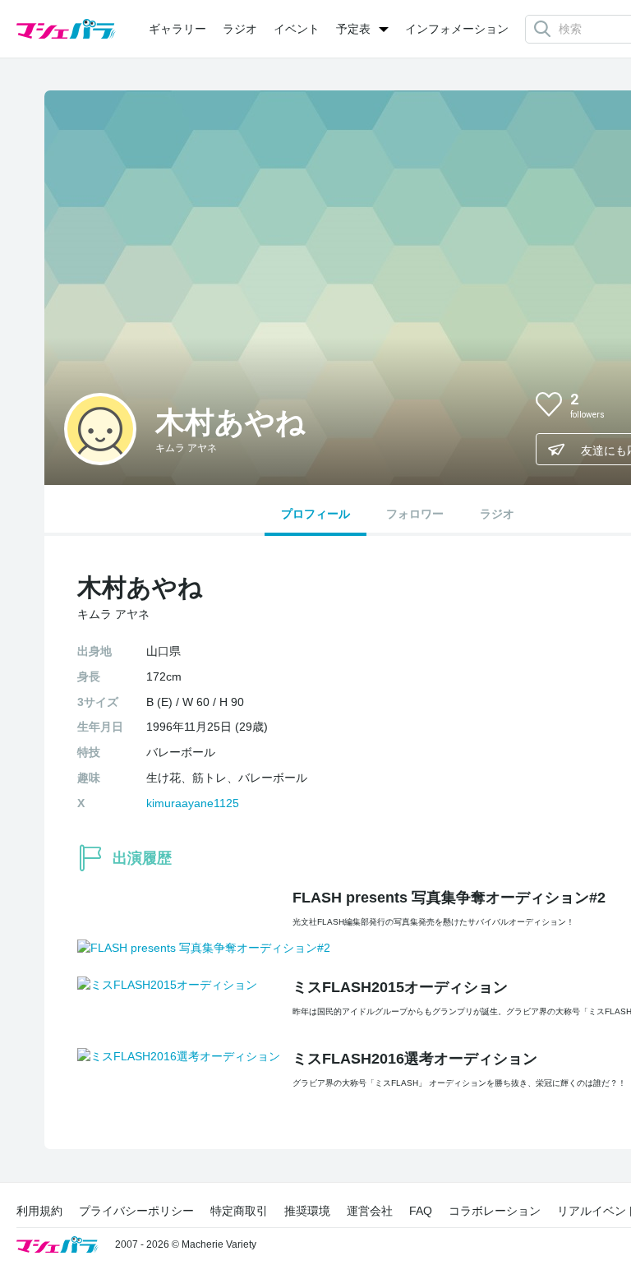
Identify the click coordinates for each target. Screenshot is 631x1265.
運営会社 (370, 1210)
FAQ (420, 1210)
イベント (297, 28)
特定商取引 (239, 1210)
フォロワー (415, 513)
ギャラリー (177, 28)
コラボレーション (495, 1210)
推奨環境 (307, 1210)
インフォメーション (457, 28)
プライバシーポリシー (136, 1210)
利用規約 (39, 1210)
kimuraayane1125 (192, 803)
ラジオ (240, 28)
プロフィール (315, 513)
